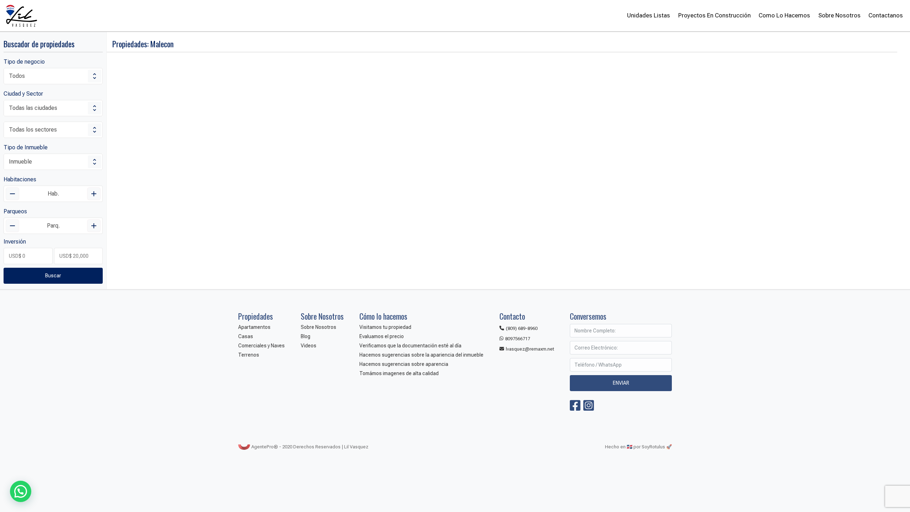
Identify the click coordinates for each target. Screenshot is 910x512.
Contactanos (885, 15)
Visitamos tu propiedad (385, 327)
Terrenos (248, 355)
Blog (305, 336)
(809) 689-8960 (521, 328)
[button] (20, 491)
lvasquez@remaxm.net (530, 349)
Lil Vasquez (21, 15)
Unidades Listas (648, 15)
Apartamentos (254, 327)
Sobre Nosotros (839, 15)
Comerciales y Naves (261, 345)
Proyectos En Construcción (714, 15)
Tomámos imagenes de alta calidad (399, 373)
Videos (308, 345)
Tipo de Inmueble (26, 147)
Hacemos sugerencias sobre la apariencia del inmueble (421, 355)
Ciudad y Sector (23, 93)
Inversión (15, 241)
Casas (245, 336)
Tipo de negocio (24, 61)
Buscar (53, 275)
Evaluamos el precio (381, 336)
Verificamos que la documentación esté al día (410, 345)
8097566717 (517, 338)
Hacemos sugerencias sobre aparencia (403, 364)
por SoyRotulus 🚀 (652, 446)
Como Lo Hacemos (784, 15)
